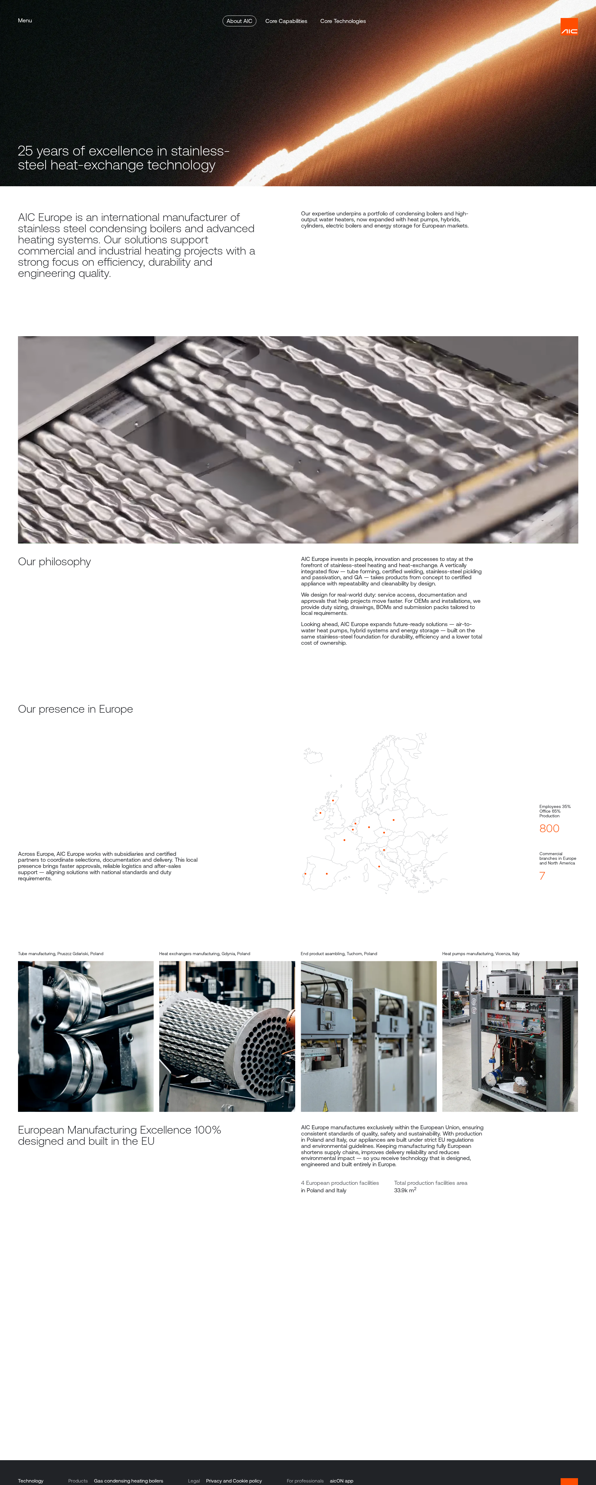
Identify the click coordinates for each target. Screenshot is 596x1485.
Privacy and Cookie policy (234, 1480)
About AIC (239, 21)
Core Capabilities (286, 21)
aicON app (341, 1480)
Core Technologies (343, 21)
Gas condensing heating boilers (128, 1480)
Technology (30, 1480)
